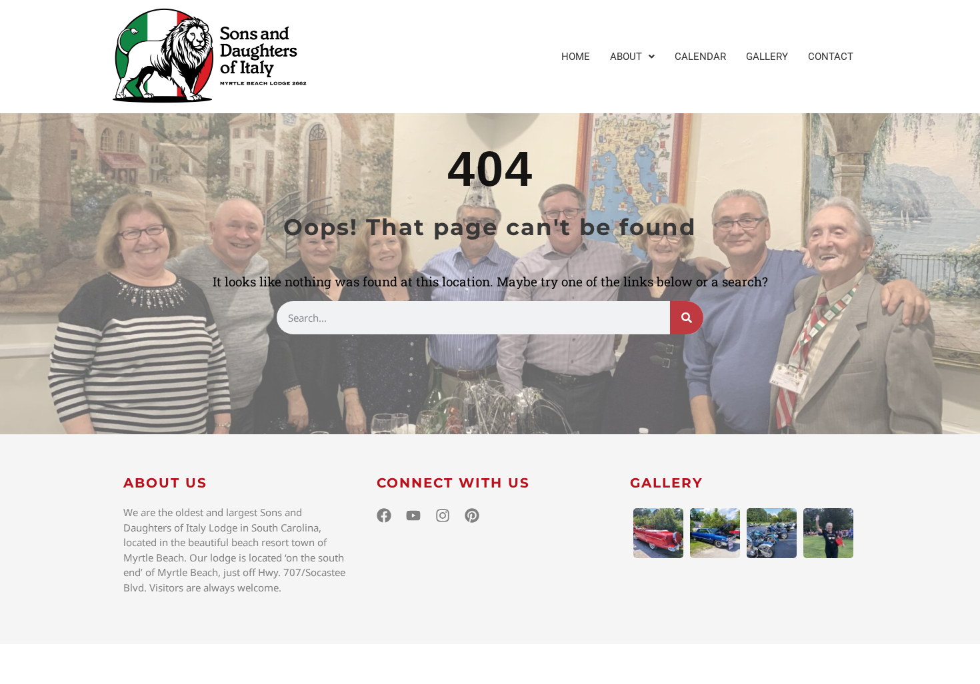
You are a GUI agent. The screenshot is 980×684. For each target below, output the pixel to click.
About (626, 57)
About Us (165, 483)
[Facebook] (384, 515)
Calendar (700, 57)
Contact (830, 57)
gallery (666, 483)
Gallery (767, 57)
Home (575, 57)
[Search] (686, 317)
